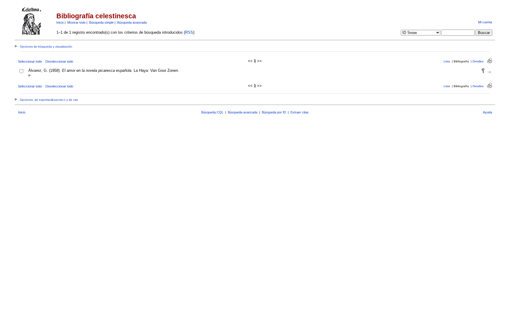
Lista (447, 61)
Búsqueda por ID (274, 112)
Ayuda (487, 112)
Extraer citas (299, 112)
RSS (189, 32)
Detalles (478, 61)
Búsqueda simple (101, 22)
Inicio (60, 22)
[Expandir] (29, 75)
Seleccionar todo (30, 61)
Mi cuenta (485, 22)
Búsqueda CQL (212, 112)
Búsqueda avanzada (132, 22)
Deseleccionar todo (59, 61)
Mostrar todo (76, 22)
